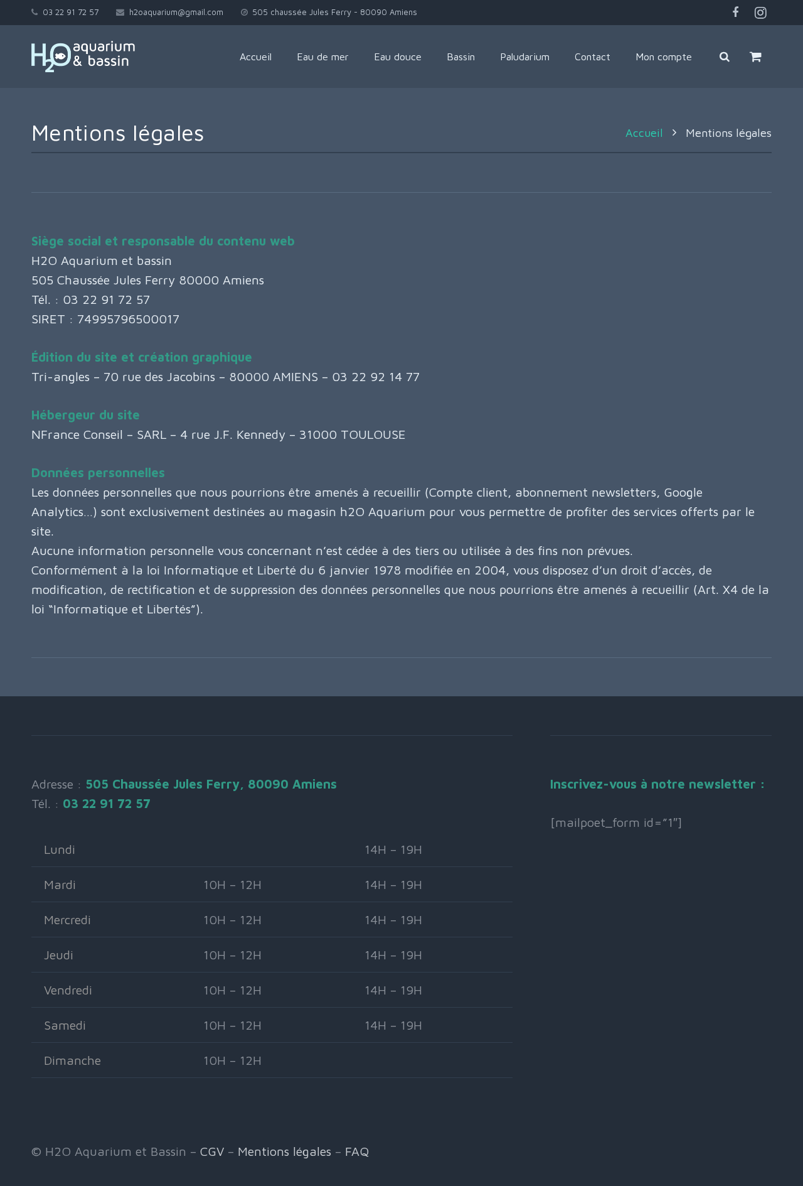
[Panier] (756, 56)
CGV (212, 1151)
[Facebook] (735, 12)
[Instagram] (760, 12)
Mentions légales (284, 1151)
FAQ (357, 1151)
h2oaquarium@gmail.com (176, 12)
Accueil (644, 132)
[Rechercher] (725, 56)
